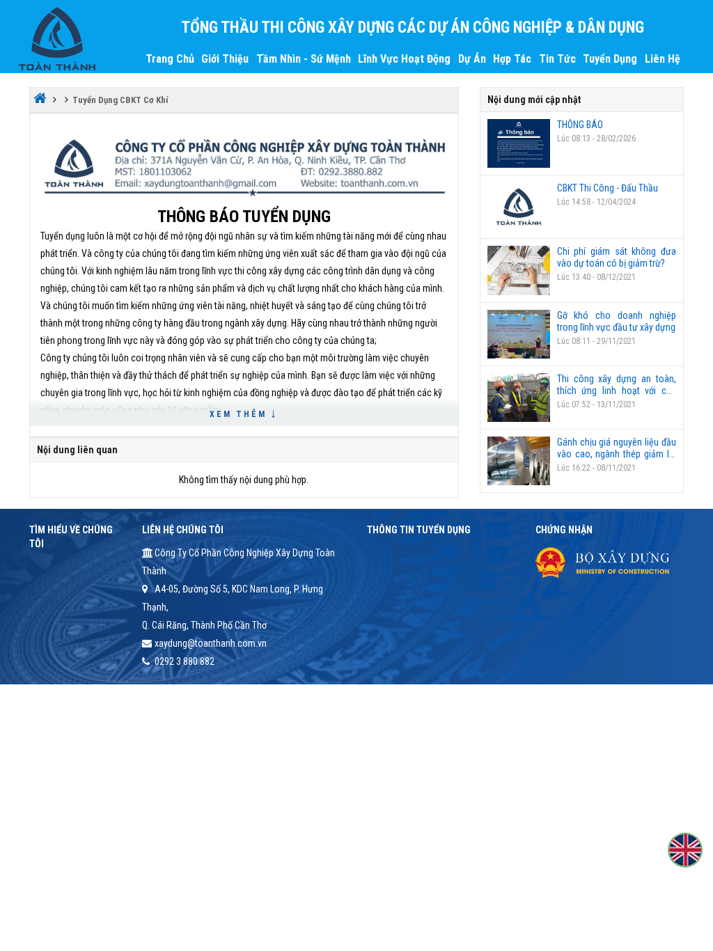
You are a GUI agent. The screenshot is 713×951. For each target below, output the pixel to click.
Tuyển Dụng (610, 58)
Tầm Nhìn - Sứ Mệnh (303, 58)
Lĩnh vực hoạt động (404, 58)
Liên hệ (662, 58)
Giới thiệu (225, 58)
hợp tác (512, 58)
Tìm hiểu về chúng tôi (71, 536)
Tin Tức (557, 58)
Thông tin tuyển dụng (419, 529)
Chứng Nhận (564, 529)
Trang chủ (170, 58)
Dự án (472, 58)
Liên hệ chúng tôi (183, 529)
